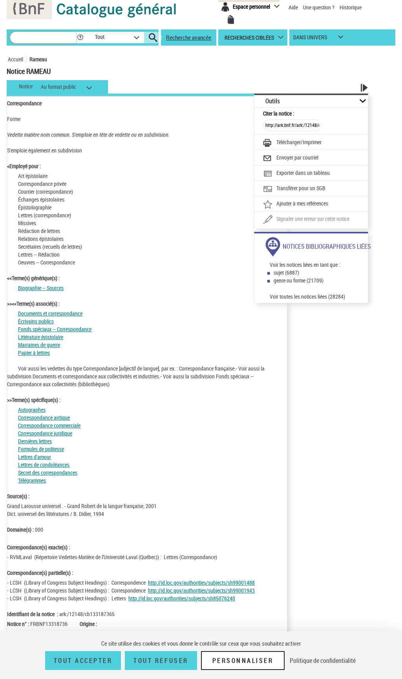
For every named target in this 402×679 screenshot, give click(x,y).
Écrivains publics (36, 321)
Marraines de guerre (39, 345)
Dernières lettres (35, 441)
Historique (351, 7)
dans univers (310, 39)
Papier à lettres (34, 352)
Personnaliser (243, 660)
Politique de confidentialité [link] (323, 660)
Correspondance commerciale (49, 425)
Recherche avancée (188, 37)
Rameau (38, 59)
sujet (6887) (286, 272)
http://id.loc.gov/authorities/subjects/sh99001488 (201, 582)
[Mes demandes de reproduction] (231, 19)
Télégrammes (32, 480)
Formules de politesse (41, 449)
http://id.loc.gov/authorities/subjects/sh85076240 (181, 598)
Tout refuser (160, 660)
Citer (278, 113)
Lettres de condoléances (43, 464)
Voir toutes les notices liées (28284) (307, 296)
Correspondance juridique (45, 433)
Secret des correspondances (47, 472)
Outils (272, 101)
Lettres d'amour (34, 457)
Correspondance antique (44, 417)
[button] (80, 37)
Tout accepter (83, 660)
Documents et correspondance (50, 313)
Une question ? (319, 7)
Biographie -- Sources (41, 288)
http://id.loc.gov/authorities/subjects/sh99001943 (201, 590)
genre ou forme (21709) (298, 280)
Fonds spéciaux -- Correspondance (54, 329)
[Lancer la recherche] (153, 37)
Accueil (15, 59)
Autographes (32, 409)
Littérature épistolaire (40, 337)
